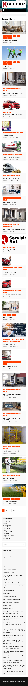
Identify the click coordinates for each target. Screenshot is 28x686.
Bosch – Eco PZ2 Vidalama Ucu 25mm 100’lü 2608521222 (13, 652)
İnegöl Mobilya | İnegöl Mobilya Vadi (11, 557)
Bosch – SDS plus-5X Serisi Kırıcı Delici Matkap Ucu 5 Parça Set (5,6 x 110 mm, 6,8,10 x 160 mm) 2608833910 (14, 667)
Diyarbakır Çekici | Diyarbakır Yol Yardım (12, 582)
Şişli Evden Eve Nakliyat (8, 535)
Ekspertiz (9, 339)
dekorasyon (9, 35)
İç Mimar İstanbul (7, 525)
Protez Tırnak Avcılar (7, 608)
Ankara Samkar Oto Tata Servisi (12, 114)
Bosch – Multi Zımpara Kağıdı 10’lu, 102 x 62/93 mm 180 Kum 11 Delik (14, 636)
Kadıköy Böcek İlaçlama (10, 501)
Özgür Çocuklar (7, 66)
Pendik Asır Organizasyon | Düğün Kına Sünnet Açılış (14, 586)
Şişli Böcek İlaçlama (8, 478)
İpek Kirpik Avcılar (7, 605)
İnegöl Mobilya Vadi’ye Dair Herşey (13, 93)
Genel (18, 35)
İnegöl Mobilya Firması (9, 202)
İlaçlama (17, 475)
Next (14, 510)
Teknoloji (17, 341)
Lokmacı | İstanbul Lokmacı (9, 569)
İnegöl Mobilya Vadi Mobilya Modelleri (14, 229)
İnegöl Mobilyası (6, 538)
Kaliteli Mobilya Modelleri (10, 40)
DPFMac (5, 530)
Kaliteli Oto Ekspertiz (9, 344)
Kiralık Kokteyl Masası (8, 563)
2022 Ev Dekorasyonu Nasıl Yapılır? (11, 599)
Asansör (5, 446)
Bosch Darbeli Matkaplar (8, 531)
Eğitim (5, 132)
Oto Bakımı (18, 290)
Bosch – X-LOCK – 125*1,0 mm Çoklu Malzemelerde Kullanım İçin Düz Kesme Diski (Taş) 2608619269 (13, 642)
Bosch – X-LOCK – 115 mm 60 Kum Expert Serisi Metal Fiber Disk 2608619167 (13, 647)
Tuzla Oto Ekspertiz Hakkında (11, 157)
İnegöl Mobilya (6, 526)
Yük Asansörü (6, 533)
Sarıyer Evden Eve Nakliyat (11, 178)
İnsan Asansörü (6, 554)
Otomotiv (12, 341)
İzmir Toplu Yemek (7, 536)
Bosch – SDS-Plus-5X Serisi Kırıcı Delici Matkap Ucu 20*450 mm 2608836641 (12, 661)
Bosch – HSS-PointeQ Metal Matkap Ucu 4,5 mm (13, 672)
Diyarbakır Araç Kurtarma (8, 572)
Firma (14, 35)
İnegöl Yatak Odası (7, 521)
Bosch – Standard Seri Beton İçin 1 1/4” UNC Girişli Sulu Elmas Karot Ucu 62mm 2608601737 (13, 618)
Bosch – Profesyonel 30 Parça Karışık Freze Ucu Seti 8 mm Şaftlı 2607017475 (13, 612)
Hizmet (5, 37)
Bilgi (4, 35)
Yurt (21, 132)
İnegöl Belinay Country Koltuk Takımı (11, 566)
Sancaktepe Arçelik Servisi (10, 250)
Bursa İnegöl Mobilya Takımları (10, 596)
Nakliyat (17, 175)
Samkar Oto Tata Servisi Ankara (12, 294)
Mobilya (9, 37)
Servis (13, 247)
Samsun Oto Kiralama (9, 272)
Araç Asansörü (6, 528)
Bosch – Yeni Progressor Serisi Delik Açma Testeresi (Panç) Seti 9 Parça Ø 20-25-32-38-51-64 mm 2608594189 (14, 631)
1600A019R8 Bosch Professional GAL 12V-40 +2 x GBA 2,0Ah (13, 576)
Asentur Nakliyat (7, 317)
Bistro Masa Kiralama (8, 579)
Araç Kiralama (6, 267)
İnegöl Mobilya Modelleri (10, 366)
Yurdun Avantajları (8, 135)
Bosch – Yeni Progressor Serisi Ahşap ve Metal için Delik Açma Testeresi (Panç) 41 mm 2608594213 (14, 624)
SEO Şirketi (5, 523)
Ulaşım (5, 269)
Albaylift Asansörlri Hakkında (11, 451)
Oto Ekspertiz (18, 154)
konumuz (6, 42)
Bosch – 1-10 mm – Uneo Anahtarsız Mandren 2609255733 (13, 656)
